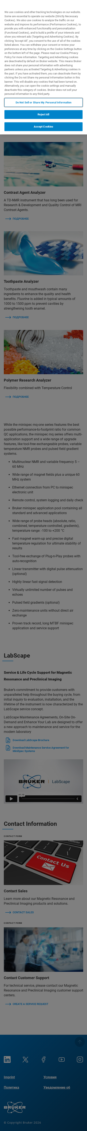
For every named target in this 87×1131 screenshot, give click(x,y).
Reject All (43, 114)
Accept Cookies (43, 126)
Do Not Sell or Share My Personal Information (44, 102)
